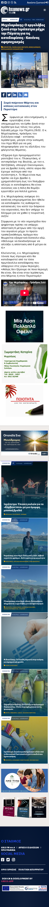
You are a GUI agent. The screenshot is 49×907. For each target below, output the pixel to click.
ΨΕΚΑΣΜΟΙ (13, 713)
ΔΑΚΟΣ (20, 713)
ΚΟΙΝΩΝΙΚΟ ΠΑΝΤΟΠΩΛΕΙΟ (20, 760)
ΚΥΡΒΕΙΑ (23, 514)
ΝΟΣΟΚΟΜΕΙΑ (31, 607)
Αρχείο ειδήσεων (29, 848)
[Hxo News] (15, 10)
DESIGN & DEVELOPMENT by (17, 880)
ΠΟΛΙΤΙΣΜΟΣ (16, 514)
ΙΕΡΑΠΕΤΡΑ (14, 19)
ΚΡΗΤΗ (7, 713)
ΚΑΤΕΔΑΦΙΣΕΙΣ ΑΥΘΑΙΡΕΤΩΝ (12, 49)
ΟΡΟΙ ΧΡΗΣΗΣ (8, 870)
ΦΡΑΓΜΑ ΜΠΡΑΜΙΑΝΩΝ (21, 561)
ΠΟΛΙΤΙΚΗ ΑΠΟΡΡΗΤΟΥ (31, 870)
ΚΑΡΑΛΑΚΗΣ (9, 561)
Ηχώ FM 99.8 (8, 848)
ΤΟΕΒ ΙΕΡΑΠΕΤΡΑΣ (34, 561)
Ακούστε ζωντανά (36, 2)
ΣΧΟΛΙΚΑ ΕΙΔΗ (34, 760)
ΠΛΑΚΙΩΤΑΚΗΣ (16, 607)
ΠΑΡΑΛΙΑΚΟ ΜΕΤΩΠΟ (20, 47)
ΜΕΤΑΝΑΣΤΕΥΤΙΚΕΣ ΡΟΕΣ (11, 609)
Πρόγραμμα (8, 850)
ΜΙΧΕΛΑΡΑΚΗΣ (34, 47)
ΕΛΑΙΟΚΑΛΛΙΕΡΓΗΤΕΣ (29, 713)
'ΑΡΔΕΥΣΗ (22, 609)
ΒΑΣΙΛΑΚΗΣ (13, 665)
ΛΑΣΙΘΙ (5, 19)
